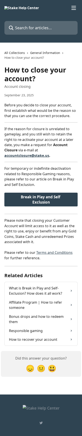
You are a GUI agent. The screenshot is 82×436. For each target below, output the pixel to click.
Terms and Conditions (54, 252)
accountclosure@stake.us (26, 155)
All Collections (14, 53)
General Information (45, 53)
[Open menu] (74, 7)
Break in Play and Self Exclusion (41, 199)
